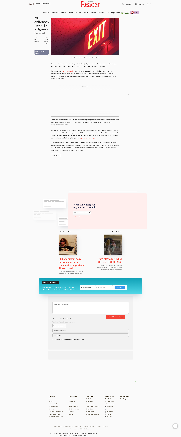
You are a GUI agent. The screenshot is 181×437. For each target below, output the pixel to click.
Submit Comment (114, 317)
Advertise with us (88, 426)
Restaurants (90, 411)
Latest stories (53, 404)
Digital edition (85, 429)
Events (71, 13)
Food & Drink (90, 396)
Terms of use (74, 429)
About (60, 426)
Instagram (109, 411)
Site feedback (109, 401)
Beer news (89, 401)
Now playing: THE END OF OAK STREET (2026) (110, 260)
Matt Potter (37, 40)
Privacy (105, 426)
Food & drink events (92, 406)
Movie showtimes (74, 409)
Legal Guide (115, 13)
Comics (51, 409)
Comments (55, 155)
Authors (51, 401)
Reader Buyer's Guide (56, 416)
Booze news (90, 404)
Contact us (77, 426)
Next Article (116, 232)
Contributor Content (56, 411)
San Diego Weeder (126, 399)
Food (107, 13)
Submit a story (110, 404)
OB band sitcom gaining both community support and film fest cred (72, 263)
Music (86, 13)
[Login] (151, 4)
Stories (63, 13)
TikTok (108, 414)
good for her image (88, 138)
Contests (79, 13)
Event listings (73, 406)
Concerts (72, 401)
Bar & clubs (89, 399)
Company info (125, 396)
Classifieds (55, 13)
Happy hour (89, 409)
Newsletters (109, 399)
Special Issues (53, 406)
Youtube (109, 416)
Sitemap (98, 426)
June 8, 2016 (46, 42)
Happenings (73, 396)
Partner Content (54, 414)
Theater (101, 13)
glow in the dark (67, 71)
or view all (76, 217)
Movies (93, 13)
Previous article (65, 232)
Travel (71, 414)
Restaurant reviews (92, 414)
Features (52, 396)
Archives (46, 13)
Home (55, 426)
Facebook (109, 406)
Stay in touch (109, 396)
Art (70, 399)
